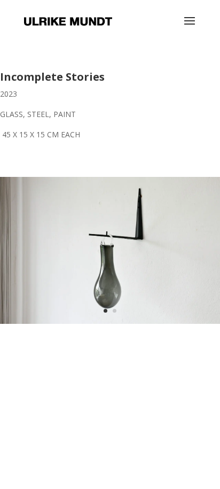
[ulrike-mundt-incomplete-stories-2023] (110, 324)
